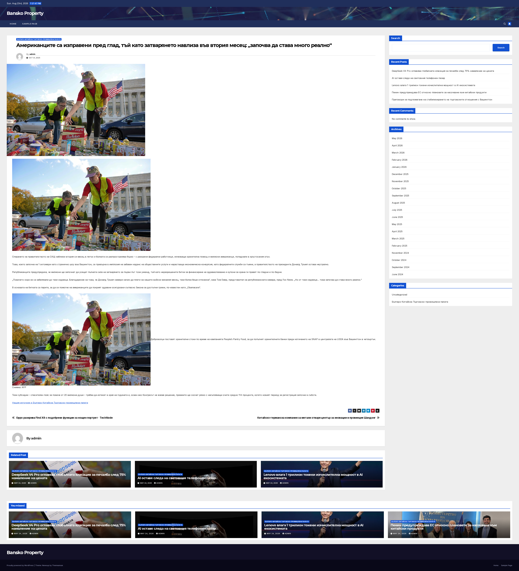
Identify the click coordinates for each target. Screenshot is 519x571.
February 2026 (399, 159)
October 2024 (399, 260)
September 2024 (401, 267)
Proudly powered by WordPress (20, 565)
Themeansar (57, 565)
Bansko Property (25, 13)
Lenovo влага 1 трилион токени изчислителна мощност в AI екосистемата (313, 476)
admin (32, 54)
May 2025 (397, 224)
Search (395, 38)
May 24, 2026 (21, 534)
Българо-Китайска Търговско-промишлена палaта (39, 39)
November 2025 (400, 181)
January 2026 (399, 167)
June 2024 (397, 274)
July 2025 (397, 210)
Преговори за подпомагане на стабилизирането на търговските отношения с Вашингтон (442, 99)
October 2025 (399, 188)
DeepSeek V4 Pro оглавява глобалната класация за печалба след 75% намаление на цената (69, 476)
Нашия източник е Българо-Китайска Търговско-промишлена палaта (50, 402)
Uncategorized (399, 294)
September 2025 (400, 195)
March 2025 (398, 238)
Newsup (45, 565)
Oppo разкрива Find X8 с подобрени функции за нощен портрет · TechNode (64, 417)
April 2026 (397, 145)
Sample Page (29, 24)
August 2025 (398, 202)
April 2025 (397, 231)
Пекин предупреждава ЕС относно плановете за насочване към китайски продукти (439, 92)
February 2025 (399, 245)
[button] (505, 23)
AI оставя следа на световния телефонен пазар (177, 478)
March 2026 (398, 152)
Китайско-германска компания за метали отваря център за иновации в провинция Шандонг (316, 417)
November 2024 (400, 253)
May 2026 (397, 138)
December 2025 (400, 174)
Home (13, 24)
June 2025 (397, 217)
